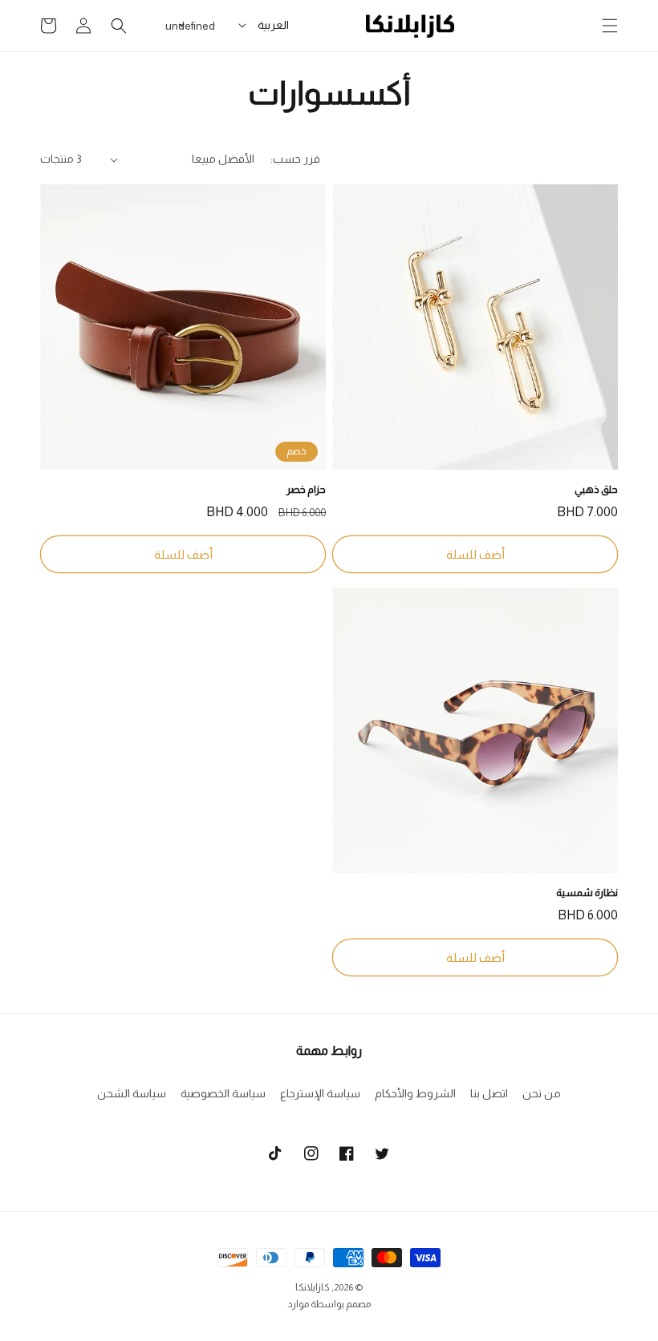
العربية (273, 24)
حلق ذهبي (596, 489)
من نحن (541, 1093)
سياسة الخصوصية (223, 1093)
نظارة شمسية (587, 893)
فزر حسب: (295, 158)
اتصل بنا (489, 1093)
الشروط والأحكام (415, 1093)
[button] (610, 25)
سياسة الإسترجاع (320, 1093)
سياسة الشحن (131, 1093)
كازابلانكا (312, 1287)
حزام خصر (306, 489)
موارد (298, 1304)
